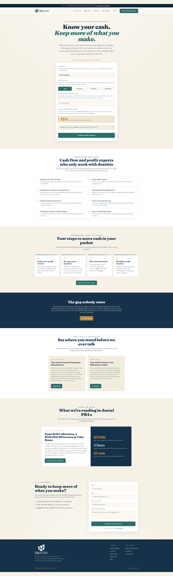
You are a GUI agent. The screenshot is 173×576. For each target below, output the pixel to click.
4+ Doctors (108, 89)
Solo (65, 89)
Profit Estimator (115, 548)
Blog (115, 11)
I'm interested (86, 318)
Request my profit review (113, 524)
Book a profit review (132, 548)
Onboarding (113, 554)
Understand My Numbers (86, 135)
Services (87, 11)
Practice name (96, 501)
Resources (106, 11)
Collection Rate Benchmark (67, 109)
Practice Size (62, 80)
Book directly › (119, 528)
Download (56, 386)
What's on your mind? (98, 509)
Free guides (129, 554)
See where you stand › (103, 5)
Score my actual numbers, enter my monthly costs (78, 127)
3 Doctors (94, 89)
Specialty (61, 66)
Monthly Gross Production (68, 93)
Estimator (77, 11)
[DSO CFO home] (50, 549)
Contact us (129, 551)
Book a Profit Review (129, 11)
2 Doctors (79, 89)
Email (93, 493)
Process (96, 11)
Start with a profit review (86, 283)
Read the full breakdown (55, 461)
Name (93, 485)
